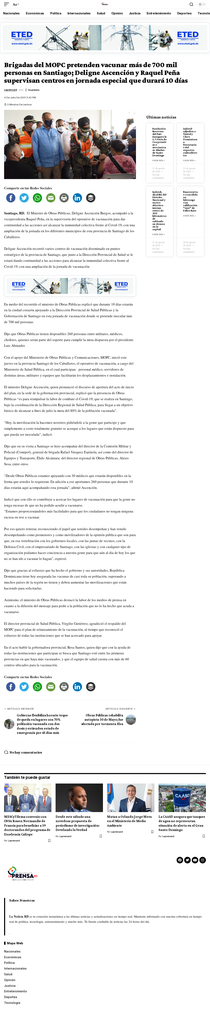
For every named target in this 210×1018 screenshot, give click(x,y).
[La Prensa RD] (105, 4)
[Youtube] (195, 860)
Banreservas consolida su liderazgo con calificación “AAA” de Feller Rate (190, 201)
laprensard (10, 89)
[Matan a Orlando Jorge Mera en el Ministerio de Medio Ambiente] (130, 798)
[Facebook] (180, 860)
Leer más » (158, 160)
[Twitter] (187, 860)
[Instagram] (202, 860)
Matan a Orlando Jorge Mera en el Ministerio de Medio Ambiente (129, 821)
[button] (7, 4)
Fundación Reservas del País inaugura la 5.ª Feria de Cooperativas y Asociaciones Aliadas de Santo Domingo (159, 142)
